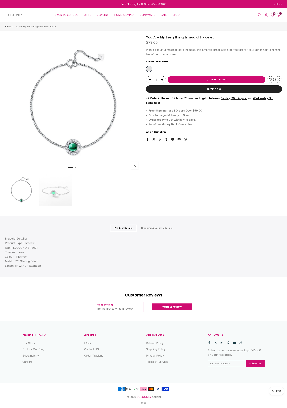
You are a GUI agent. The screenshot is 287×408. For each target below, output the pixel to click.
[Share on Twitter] (153, 139)
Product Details (123, 228)
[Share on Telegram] (172, 139)
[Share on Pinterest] (160, 139)
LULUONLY (144, 397)
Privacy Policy (155, 355)
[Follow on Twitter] (215, 343)
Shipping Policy (155, 349)
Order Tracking (93, 355)
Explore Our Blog (33, 349)
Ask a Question (156, 132)
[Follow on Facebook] (209, 343)
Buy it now (214, 89)
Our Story (28, 343)
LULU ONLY (14, 15)
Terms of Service (157, 361)
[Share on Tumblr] (166, 139)
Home (8, 26)
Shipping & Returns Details (157, 228)
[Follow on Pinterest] (228, 343)
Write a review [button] (172, 306)
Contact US (91, 349)
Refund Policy (155, 343)
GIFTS (87, 15)
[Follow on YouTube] (234, 343)
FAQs (87, 343)
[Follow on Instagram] (221, 343)
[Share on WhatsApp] (185, 139)
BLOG (176, 15)
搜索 (143, 403)
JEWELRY (102, 15)
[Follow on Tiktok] (240, 343)
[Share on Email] (179, 139)
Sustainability (30, 355)
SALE (164, 15)
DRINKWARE (147, 15)
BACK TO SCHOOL (66, 15)
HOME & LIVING (124, 15)
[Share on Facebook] (147, 139)
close (9, 4)
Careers (27, 361)
